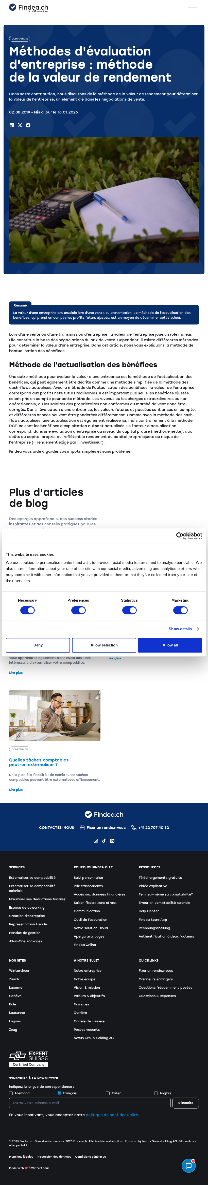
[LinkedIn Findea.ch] (12, 125)
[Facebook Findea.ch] (28, 125)
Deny (38, 645)
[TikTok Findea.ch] (104, 841)
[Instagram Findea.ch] (96, 841)
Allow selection (104, 645)
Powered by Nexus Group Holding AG (151, 1141)
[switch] (78, 610)
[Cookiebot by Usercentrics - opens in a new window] (180, 536)
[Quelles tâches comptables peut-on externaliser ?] (54, 741)
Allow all (170, 645)
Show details (180, 629)
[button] (192, 8)
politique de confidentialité (112, 1115)
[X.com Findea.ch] (20, 125)
